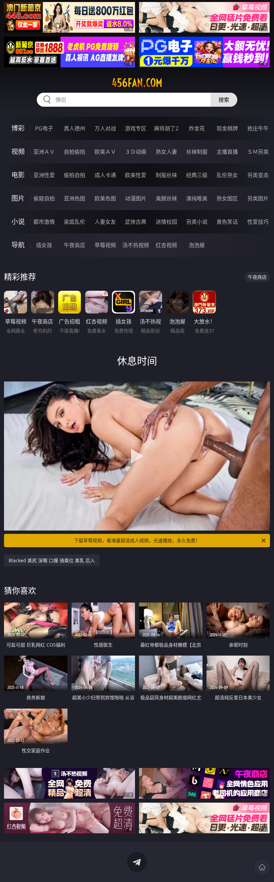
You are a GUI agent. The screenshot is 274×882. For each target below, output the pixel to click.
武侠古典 (135, 221)
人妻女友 (105, 221)
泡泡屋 (197, 245)
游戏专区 (135, 128)
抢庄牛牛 (258, 128)
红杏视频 (166, 245)
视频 (18, 151)
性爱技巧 (258, 221)
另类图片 (258, 198)
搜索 (224, 99)
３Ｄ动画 (135, 151)
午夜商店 (74, 245)
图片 (18, 198)
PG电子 (44, 128)
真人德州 (74, 128)
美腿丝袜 (166, 198)
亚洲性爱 (44, 175)
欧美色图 (105, 198)
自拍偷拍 (74, 151)
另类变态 (258, 175)
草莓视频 (105, 245)
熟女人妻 (166, 151)
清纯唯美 (197, 198)
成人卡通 (105, 175)
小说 (18, 221)
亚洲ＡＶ (44, 151)
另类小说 (197, 221)
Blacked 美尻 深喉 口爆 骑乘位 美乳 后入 (52, 560)
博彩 (18, 128)
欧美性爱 (135, 175)
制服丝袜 (166, 175)
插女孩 (44, 245)
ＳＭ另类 (258, 151)
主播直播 (227, 151)
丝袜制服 (197, 151)
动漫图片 (135, 198)
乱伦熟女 (227, 175)
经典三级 (197, 175)
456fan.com (137, 82)
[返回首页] (262, 867)
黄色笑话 (227, 221)
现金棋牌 (227, 128)
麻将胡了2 (166, 128)
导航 (18, 244)
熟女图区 (227, 198)
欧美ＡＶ (105, 151)
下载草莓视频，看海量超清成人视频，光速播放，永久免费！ (137, 540)
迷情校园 (166, 221)
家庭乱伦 (74, 221)
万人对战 (105, 128)
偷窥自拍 (44, 198)
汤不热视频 (135, 245)
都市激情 (44, 221)
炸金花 (197, 128)
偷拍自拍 (74, 175)
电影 (18, 174)
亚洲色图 (74, 198)
